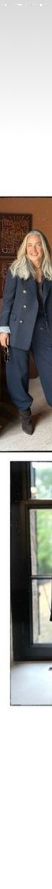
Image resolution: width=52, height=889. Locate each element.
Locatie (18, 5)
